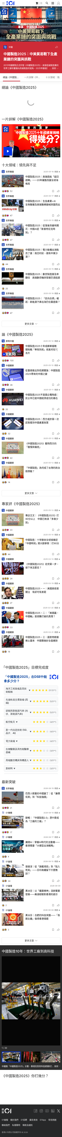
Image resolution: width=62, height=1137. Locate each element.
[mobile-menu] (3, 3)
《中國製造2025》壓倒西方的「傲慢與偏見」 (41, 445)
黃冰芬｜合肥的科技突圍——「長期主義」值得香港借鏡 (42, 917)
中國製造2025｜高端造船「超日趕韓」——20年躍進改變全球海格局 (42, 180)
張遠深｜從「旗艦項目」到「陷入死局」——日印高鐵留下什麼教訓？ (42, 870)
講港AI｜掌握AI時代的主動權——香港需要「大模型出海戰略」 (42, 844)
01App (43, 1120)
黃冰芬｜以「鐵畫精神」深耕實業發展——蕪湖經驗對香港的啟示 (42, 892)
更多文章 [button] (29, 323)
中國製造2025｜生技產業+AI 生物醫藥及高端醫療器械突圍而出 (42, 203)
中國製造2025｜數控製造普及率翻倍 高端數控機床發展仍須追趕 (42, 276)
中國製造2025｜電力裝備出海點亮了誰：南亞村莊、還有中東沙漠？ (42, 253)
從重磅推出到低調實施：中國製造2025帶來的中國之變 (42, 372)
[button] (57, 47)
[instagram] (41, 1111)
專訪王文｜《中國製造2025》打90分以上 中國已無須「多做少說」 (42, 519)
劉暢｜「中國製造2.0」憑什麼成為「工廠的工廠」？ (42, 819)
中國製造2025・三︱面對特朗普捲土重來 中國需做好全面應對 (42, 639)
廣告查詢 (33, 1120)
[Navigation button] (6, 1001)
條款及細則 (27, 1125)
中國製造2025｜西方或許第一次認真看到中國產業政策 (42, 421)
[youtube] (47, 1111)
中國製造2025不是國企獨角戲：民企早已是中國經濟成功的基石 (42, 396)
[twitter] (58, 1111)
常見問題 (52, 1120)
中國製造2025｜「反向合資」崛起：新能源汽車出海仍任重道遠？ (42, 300)
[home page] (10, 3)
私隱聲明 (16, 1125)
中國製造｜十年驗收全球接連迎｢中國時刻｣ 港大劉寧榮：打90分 (42, 541)
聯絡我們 (6, 1125)
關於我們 (14, 1120)
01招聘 (24, 1120)
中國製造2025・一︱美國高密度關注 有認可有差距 (42, 590)
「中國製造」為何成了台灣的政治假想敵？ (42, 469)
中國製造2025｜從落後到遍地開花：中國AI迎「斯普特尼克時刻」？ (42, 229)
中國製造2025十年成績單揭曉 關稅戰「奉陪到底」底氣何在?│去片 (42, 349)
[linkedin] (53, 1111)
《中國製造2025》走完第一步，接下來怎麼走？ (42, 566)
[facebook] (35, 1111)
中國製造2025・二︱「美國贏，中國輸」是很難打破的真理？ (42, 614)
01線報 (5, 1120)
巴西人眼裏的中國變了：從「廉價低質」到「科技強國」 (42, 795)
